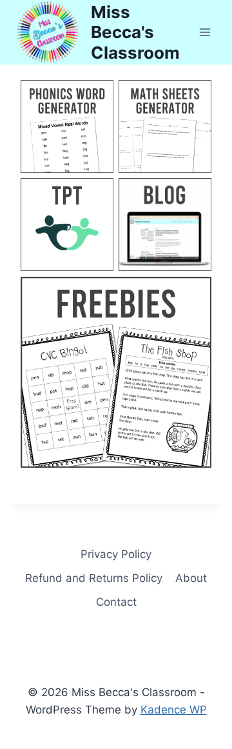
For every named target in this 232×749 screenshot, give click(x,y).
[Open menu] (205, 32)
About (191, 578)
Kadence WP (173, 709)
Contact (116, 601)
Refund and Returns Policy (93, 578)
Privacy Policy (116, 554)
